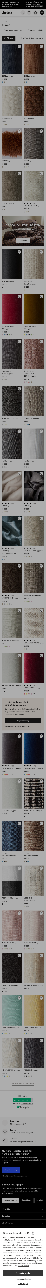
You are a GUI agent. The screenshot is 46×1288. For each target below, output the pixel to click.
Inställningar (23, 1284)
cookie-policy (23, 1266)
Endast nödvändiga (23, 1279)
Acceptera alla (23, 1273)
